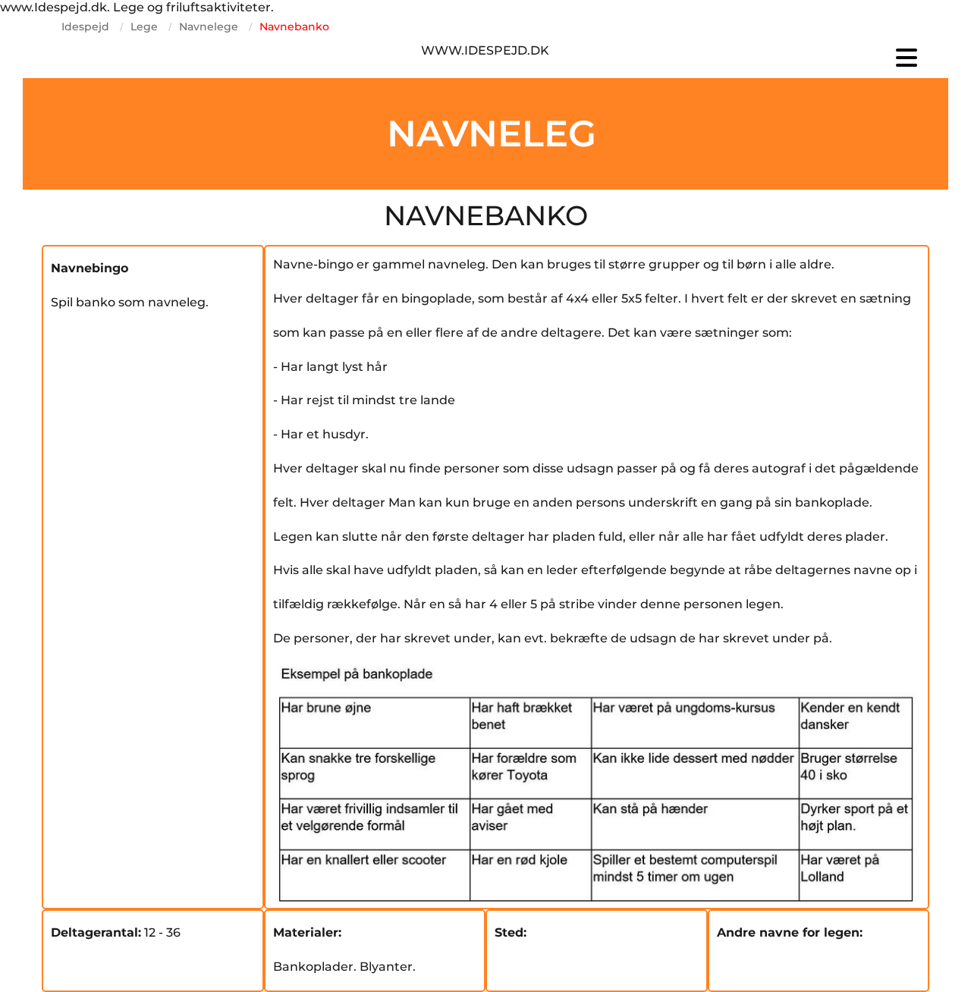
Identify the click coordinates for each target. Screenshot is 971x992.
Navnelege (208, 26)
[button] (781, 58)
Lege (144, 26)
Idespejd (85, 26)
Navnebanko (294, 26)
